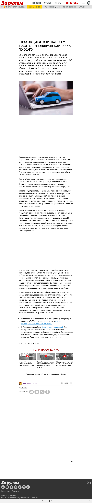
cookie (57, 501)
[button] (90, 501)
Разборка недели (52, 6)
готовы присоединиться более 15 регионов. (41, 322)
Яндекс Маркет (23, 498)
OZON (3, 498)
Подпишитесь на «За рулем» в (46, 374)
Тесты (58, 3)
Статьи (47, 3)
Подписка (34, 498)
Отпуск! (82, 6)
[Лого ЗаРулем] (12, 3)
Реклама (15, 491)
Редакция (5, 491)
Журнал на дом (34, 6)
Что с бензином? (69, 6)
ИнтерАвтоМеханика (15, 6)
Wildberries (12, 498)
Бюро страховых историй (52, 327)
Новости (36, 3)
